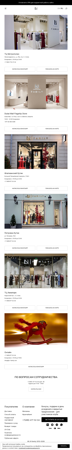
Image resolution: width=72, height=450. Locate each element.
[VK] (47, 425)
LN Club (7, 429)
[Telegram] (57, 425)
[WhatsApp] (61, 425)
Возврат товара (10, 426)
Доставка (8, 411)
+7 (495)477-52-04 (10, 181)
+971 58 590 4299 (9, 121)
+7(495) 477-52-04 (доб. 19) (36, 381)
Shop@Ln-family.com (10, 360)
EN (59, 8)
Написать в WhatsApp (20, 69)
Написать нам (36, 389)
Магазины (26, 411)
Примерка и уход (11, 423)
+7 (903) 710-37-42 (10, 62)
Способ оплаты (10, 414)
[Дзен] (52, 425)
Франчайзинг (27, 414)
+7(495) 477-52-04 (31, 420)
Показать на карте (52, 69)
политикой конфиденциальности (29, 448)
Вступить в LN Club (54, 419)
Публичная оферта (11, 438)
